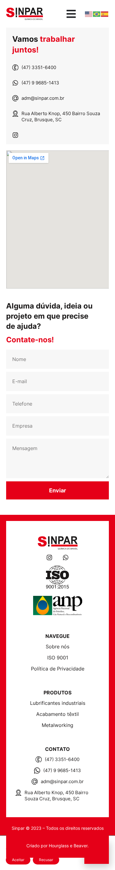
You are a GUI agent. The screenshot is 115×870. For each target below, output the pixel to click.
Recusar (46, 859)
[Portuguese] (97, 14)
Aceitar (18, 859)
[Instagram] (15, 135)
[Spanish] (105, 14)
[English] (89, 14)
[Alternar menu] (71, 14)
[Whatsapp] (66, 557)
